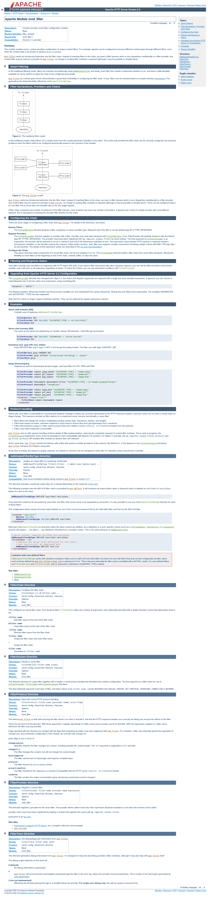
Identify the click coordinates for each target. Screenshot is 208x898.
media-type (93, 484)
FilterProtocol (16, 436)
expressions (160, 78)
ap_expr (27, 817)
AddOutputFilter (81, 71)
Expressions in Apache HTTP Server (30, 825)
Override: (13, 470)
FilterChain (106, 253)
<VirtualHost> (138, 527)
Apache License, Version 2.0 (32, 893)
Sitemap (190, 5)
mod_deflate (75, 488)
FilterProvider (26, 236)
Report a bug (201, 5)
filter (48, 484)
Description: (11, 28)
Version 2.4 (45, 13)
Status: (8, 31)
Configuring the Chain (189, 32)
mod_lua (57, 561)
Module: (13, 476)
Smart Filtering (187, 23)
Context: (13, 467)
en (170, 23)
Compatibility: (11, 40)
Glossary (182, 5)
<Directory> (153, 527)
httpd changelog (187, 77)
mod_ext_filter (42, 561)
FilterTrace (184, 69)
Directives (167, 5)
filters (16, 580)
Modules (158, 5)
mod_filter (10, 56)
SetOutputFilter (22, 577)
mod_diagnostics (21, 877)
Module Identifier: (13, 34)
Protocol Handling (188, 49)
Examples (185, 46)
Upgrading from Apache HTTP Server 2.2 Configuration (193, 42)
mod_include (20, 828)
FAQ (175, 5)
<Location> (168, 527)
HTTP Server (18, 13)
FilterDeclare (25, 230)
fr (174, 23)
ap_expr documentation (91, 247)
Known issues (186, 80)
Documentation (32, 13)
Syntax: (12, 464)
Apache (7, 13)
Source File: (10, 37)
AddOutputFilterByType (189, 57)
